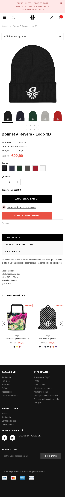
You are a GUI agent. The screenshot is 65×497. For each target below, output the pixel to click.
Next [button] (36, 127)
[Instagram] (12, 438)
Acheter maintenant (26, 215)
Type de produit (10, 147)
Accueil (5, 26)
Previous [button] (28, 127)
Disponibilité (8, 143)
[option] (32, 74)
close (61, 3)
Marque (6, 151)
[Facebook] (4, 438)
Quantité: (6, 177)
